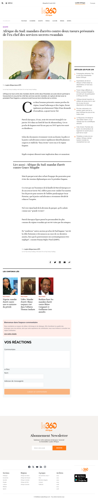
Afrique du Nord (25, 475)
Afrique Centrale (25, 480)
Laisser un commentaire (37, 392)
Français (92, 3)
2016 (57, 489)
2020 (57, 480)
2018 (57, 484)
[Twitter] (33, 467)
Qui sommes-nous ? (44, 475)
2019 (57, 482)
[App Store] (80, 476)
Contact (41, 482)
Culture (54, 21)
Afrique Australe (25, 484)
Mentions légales (43, 480)
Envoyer (59, 448)
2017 (57, 486)
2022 (57, 475)
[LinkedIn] (41, 467)
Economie (32, 21)
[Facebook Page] (29, 467)
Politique (24, 21)
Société (40, 21)
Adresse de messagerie (13, 381)
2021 (57, 478)
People (48, 21)
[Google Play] (80, 480)
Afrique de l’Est (25, 482)
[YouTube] (37, 467)
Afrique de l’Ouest (25, 478)
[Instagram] (45, 467)
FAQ (40, 478)
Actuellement (6, 21)
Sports (69, 21)
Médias (62, 21)
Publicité (41, 484)
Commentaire (9, 349)
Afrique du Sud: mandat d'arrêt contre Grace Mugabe (39, 166)
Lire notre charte (10, 334)
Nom (6, 373)
